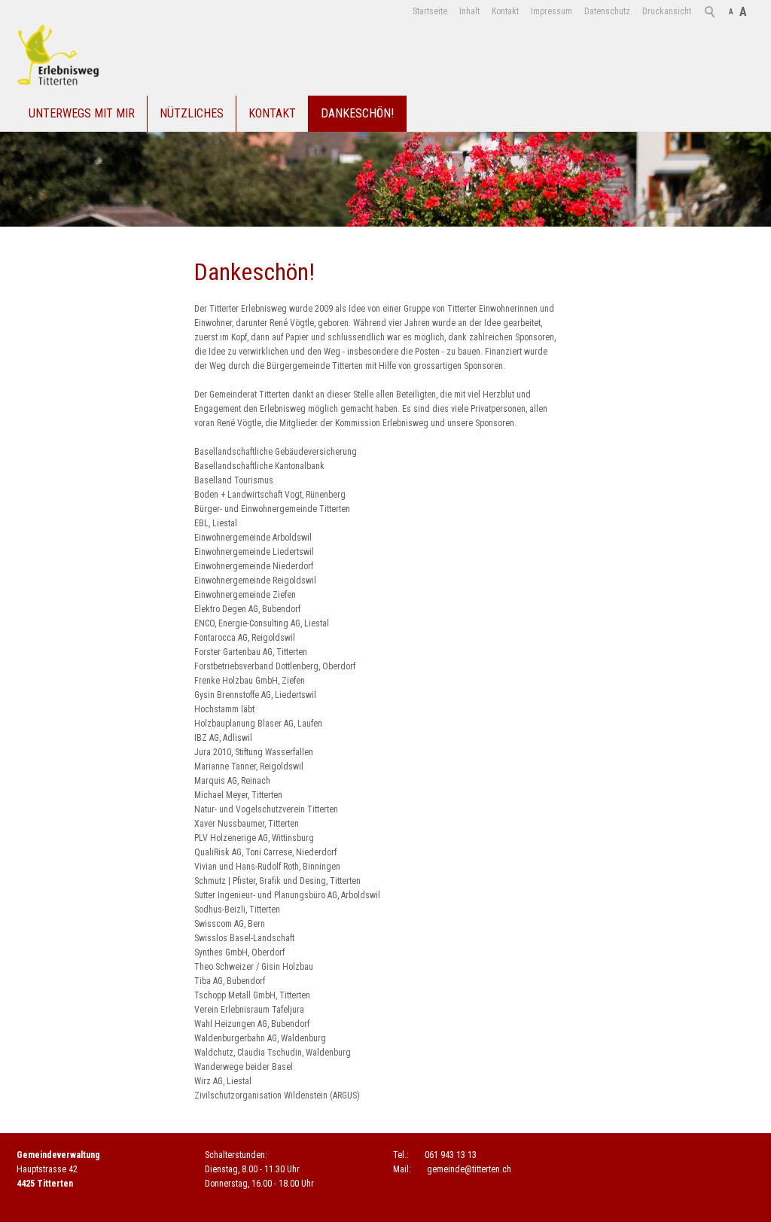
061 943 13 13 (451, 1155)
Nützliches (192, 113)
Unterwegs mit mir (82, 113)
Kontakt (505, 11)
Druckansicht (666, 11)
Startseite (430, 11)
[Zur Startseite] (58, 55)
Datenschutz (607, 11)
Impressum (551, 11)
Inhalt (469, 11)
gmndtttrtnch (469, 1169)
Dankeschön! (357, 113)
